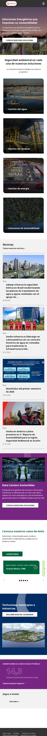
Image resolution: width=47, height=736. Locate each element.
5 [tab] (27, 580)
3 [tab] (23, 580)
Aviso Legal (7, 733)
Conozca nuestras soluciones (20, 505)
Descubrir (21, 567)
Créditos (16, 733)
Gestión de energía (23, 175)
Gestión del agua (23, 96)
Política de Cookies (28, 733)
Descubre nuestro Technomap (19, 614)
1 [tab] (19, 580)
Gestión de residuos (23, 135)
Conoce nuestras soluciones (19, 40)
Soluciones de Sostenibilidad (23, 215)
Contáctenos (12, 554)
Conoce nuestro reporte (13, 683)
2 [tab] (21, 580)
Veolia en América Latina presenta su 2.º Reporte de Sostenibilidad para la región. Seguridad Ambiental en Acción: (23, 436)
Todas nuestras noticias (13, 248)
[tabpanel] (21, 568)
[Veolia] (11, 3)
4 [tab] (25, 580)
